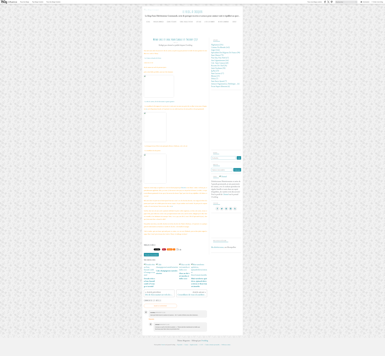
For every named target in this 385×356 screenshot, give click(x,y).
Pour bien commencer (158, 22)
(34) (219, 65)
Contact (234, 22)
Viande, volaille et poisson (186, 22)
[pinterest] (331, 2)
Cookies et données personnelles (212, 344)
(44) (220, 60)
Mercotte (183, 187)
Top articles (179, 344)
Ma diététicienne (217, 247)
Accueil (148, 22)
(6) (225, 84)
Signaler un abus (194, 344)
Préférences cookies (226, 344)
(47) (220, 58)
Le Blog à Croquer (193, 12)
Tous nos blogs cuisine (314, 2)
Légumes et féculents (171, 22)
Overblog (204, 340)
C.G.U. (201, 344)
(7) (214, 78)
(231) (217, 45)
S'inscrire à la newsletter (151, 255)
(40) (219, 63)
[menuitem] (148, 22)
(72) (217, 55)
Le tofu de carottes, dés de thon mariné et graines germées (159, 101)
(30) (218, 68)
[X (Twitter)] (328, 2)
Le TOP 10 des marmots (210, 22)
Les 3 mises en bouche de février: (153, 58)
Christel (226, 194)
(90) (225, 52)
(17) (217, 73)
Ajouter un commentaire (160, 306)
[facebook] (325, 2)
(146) (215, 50)
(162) (220, 47)
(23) (215, 71)
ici (146, 109)
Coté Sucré (198, 22)
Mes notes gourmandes (223, 22)
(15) (215, 76)
